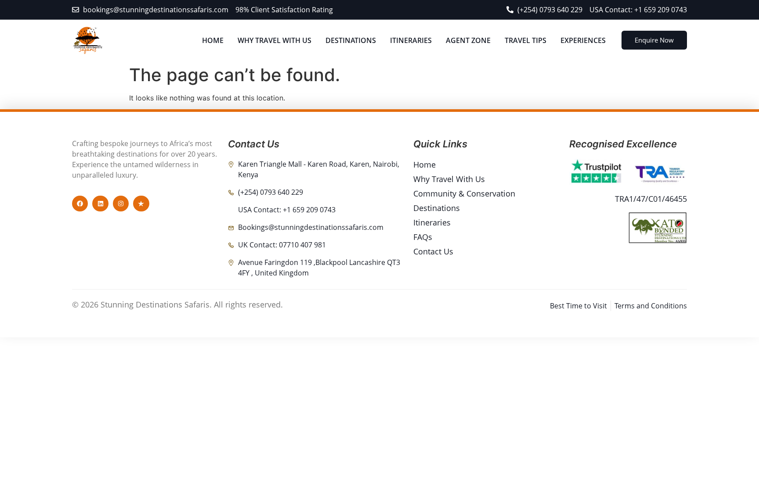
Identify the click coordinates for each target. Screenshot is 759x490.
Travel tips (525, 40)
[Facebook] (80, 203)
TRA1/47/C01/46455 (651, 198)
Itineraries (411, 40)
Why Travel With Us (274, 40)
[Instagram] (121, 203)
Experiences (583, 40)
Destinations (350, 40)
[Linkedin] (100, 203)
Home (213, 40)
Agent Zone (468, 40)
